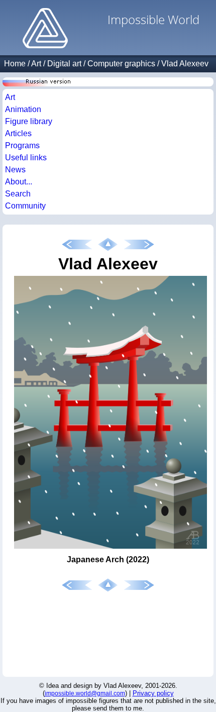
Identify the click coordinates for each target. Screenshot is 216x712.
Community (25, 205)
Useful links (26, 157)
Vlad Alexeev (184, 63)
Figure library (28, 121)
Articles (18, 133)
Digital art (64, 63)
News (15, 169)
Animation (23, 109)
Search (18, 193)
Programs (22, 145)
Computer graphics (121, 63)
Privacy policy (153, 693)
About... (18, 181)
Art (36, 63)
